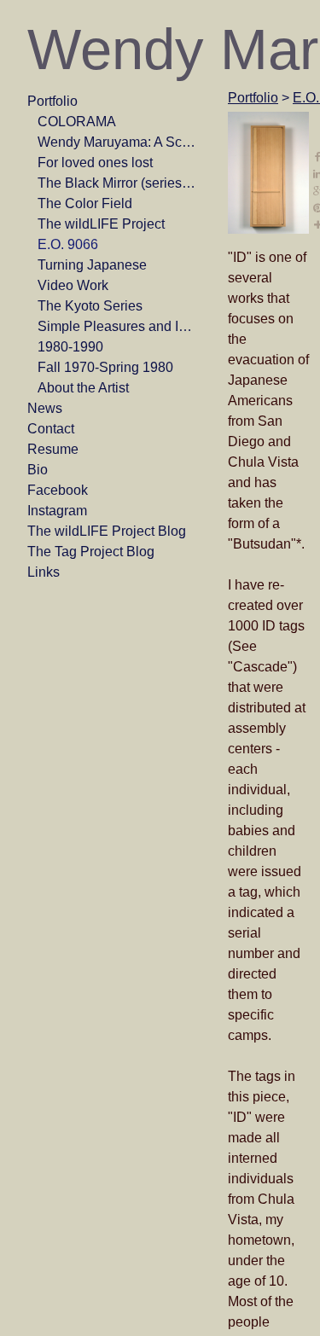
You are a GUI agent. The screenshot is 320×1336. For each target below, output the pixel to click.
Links (43, 572)
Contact (50, 428)
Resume (53, 449)
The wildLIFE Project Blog (106, 531)
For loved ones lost (95, 162)
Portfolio (52, 101)
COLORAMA (77, 121)
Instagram (57, 510)
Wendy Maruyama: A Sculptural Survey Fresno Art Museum (118, 142)
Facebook (57, 490)
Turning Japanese (92, 265)
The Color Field (85, 203)
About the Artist (83, 387)
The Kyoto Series (90, 306)
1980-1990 (70, 347)
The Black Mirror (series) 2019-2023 (118, 183)
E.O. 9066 (68, 244)
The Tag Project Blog (90, 551)
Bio (37, 469)
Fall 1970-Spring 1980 (105, 367)
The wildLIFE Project (101, 224)
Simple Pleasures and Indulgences (118, 326)
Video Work (73, 285)
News (44, 408)
